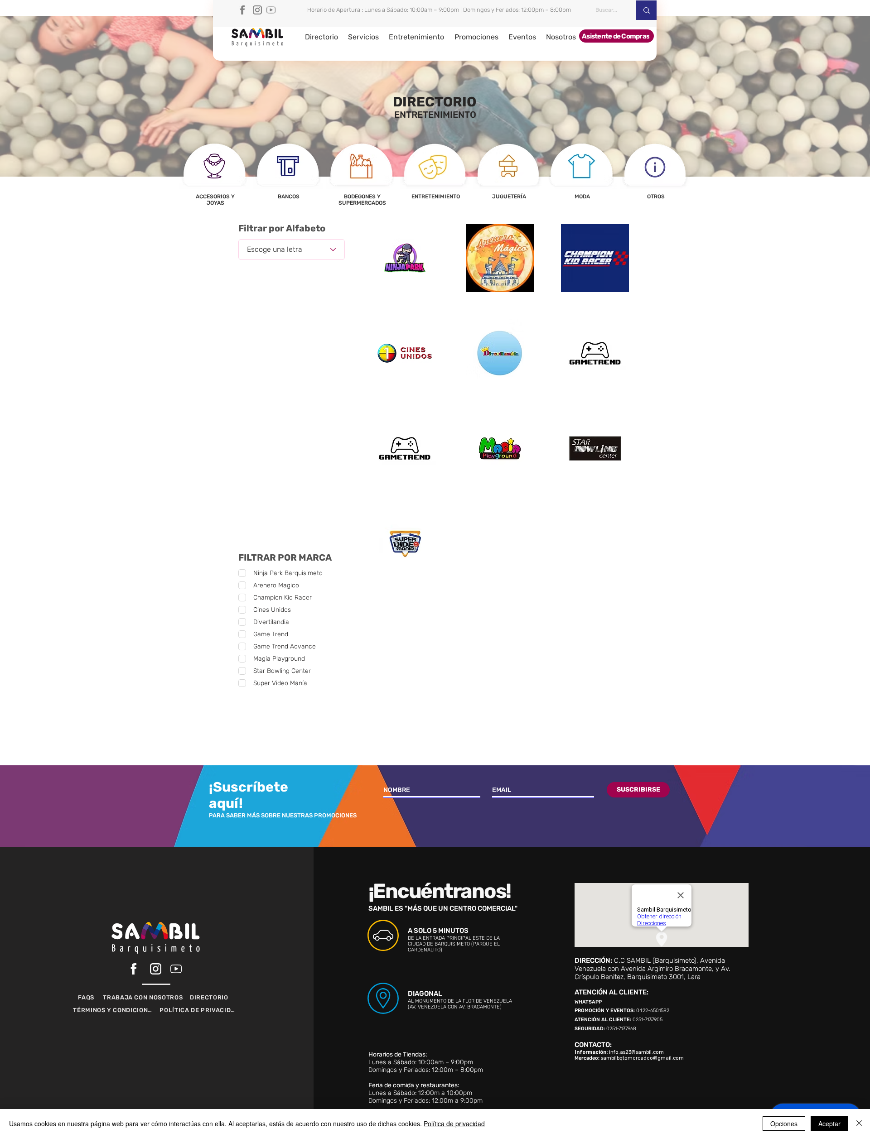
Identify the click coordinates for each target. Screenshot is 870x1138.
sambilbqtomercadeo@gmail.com (642, 1058)
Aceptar (829, 1123)
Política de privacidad (454, 1123)
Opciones (784, 1123)
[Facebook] (243, 9)
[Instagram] (257, 9)
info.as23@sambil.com (636, 1052)
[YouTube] (271, 9)
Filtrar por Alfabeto (281, 228)
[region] (214, 175)
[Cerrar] (859, 1123)
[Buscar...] (646, 10)
